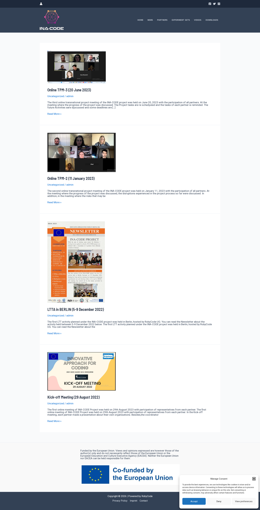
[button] (253, 478)
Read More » (54, 114)
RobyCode (147, 496)
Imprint (133, 500)
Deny (219, 501)
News (150, 20)
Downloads (212, 20)
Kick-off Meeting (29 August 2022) (73, 397)
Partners (162, 20)
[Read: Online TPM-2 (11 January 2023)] (81, 152)
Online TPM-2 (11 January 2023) (70, 178)
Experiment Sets (181, 20)
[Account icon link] (41, 3)
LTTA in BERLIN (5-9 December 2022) (75, 309)
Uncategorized (55, 96)
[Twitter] (214, 3)
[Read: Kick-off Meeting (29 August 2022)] (81, 371)
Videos (197, 20)
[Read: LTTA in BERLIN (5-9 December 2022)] (76, 261)
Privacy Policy (119, 500)
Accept (194, 501)
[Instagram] (219, 3)
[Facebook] (210, 3)
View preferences (243, 501)
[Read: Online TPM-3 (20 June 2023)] (76, 66)
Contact (144, 500)
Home (140, 20)
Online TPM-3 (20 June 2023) (69, 89)
